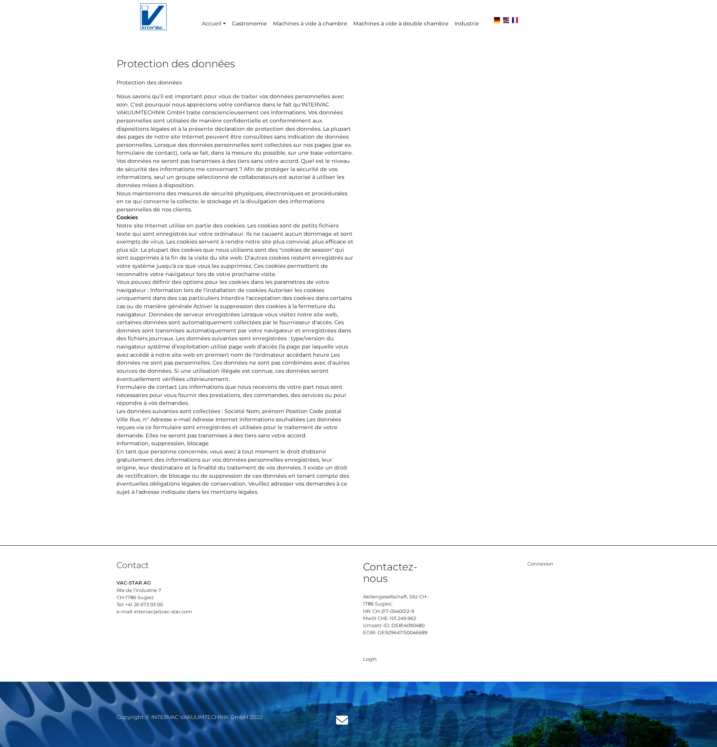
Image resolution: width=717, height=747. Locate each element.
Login (370, 659)
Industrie (466, 23)
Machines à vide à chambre (310, 23)
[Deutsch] (497, 23)
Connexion (540, 564)
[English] (506, 23)
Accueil (211, 23)
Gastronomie (249, 23)
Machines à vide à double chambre (400, 23)
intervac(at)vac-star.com (163, 611)
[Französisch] (515, 23)
